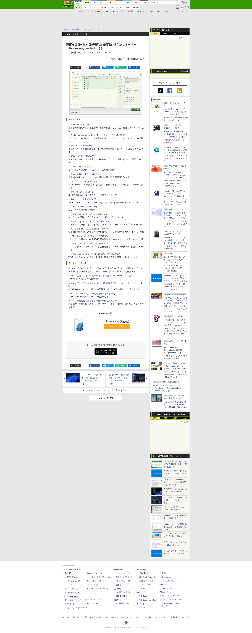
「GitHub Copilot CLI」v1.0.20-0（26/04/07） (89, 221)
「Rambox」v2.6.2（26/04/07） (83, 199)
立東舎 (118, 585)
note (122, 67)
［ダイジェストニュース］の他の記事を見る (106, 390)
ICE (160, 570)
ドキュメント (141, 11)
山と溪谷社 (117, 589)
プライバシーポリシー (134, 617)
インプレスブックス (94, 599)
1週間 (175, 33)
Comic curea (166, 577)
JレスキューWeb (145, 585)
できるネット (69, 604)
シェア (96, 67)
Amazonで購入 (117, 326)
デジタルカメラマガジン (73, 600)
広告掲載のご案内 (102, 617)
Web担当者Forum (71, 577)
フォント (166, 11)
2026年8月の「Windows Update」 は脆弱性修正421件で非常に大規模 (175, 482)
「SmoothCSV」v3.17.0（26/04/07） (85, 174)
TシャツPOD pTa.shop (170, 595)
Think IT (68, 573)
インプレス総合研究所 (73, 581)
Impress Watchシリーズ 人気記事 (171, 414)
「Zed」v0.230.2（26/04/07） (82, 192)
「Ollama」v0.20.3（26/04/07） (83, 167)
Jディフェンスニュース (147, 577)
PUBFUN (162, 585)
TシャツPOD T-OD (123, 581)
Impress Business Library (96, 581)
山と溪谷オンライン (123, 592)
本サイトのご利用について (71, 617)
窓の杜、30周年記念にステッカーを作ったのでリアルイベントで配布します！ (176, 259)
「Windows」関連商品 (117, 321)
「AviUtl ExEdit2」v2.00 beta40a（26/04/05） (90, 229)
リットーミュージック (124, 573)
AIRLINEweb (143, 573)
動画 (158, 11)
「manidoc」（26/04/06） (80, 146)
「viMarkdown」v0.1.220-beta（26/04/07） (88, 236)
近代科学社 (117, 600)
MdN (138, 593)
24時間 (164, 33)
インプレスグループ (161, 617)
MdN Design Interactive (147, 600)
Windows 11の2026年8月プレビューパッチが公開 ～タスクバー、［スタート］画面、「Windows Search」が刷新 (175, 281)
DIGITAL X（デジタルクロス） (98, 589)
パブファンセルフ (168, 588)
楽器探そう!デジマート (124, 577)
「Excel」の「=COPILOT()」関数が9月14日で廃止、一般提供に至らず (176, 464)
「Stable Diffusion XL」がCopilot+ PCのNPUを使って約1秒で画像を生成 (175, 111)
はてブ (109, 67)
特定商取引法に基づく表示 (180, 617)
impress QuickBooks (169, 581)
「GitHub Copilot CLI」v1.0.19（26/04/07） (88, 214)
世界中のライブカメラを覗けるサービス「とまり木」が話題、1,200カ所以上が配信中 (175, 215)
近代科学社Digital (122, 603)
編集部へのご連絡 (117, 617)
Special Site (162, 71)
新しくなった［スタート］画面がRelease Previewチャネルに (175, 500)
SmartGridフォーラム (94, 573)
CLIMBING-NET (121, 596)
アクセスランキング (165, 30)
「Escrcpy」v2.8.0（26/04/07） (83, 181)
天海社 (164, 573)
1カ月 (185, 33)
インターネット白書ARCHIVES (76, 608)
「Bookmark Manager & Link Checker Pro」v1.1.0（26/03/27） (97, 135)
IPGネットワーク (165, 592)
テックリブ (140, 604)
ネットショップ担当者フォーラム (99, 577)
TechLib (142, 607)
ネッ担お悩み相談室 (72, 593)
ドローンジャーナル (72, 589)
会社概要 (148, 617)
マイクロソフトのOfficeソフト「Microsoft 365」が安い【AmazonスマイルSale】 (175, 174)
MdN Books (143, 596)
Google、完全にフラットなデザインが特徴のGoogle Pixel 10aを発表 (100, 276)
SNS (151, 11)
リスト (85, 67)
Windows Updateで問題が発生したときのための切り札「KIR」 (175, 526)
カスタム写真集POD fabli (171, 599)
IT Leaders (69, 585)
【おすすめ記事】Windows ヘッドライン (172, 456)
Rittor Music (118, 570)
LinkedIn (135, 67)
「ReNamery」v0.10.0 (79, 125)
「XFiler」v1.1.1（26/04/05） (82, 156)
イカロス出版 (141, 570)
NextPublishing (92, 603)
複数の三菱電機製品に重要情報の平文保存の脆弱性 (92, 301)
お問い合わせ (88, 617)
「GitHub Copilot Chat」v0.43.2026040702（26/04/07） (94, 254)
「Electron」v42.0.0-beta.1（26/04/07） (87, 243)
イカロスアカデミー (146, 589)
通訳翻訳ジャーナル (146, 581)
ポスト (77, 67)
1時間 (155, 33)
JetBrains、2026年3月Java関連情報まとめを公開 (91, 293)
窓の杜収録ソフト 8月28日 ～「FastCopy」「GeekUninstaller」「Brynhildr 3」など (167, 388)
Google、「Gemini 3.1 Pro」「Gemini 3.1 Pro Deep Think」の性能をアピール (105, 268)
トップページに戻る (105, 398)
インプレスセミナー (94, 585)
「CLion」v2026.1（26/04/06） (83, 207)
